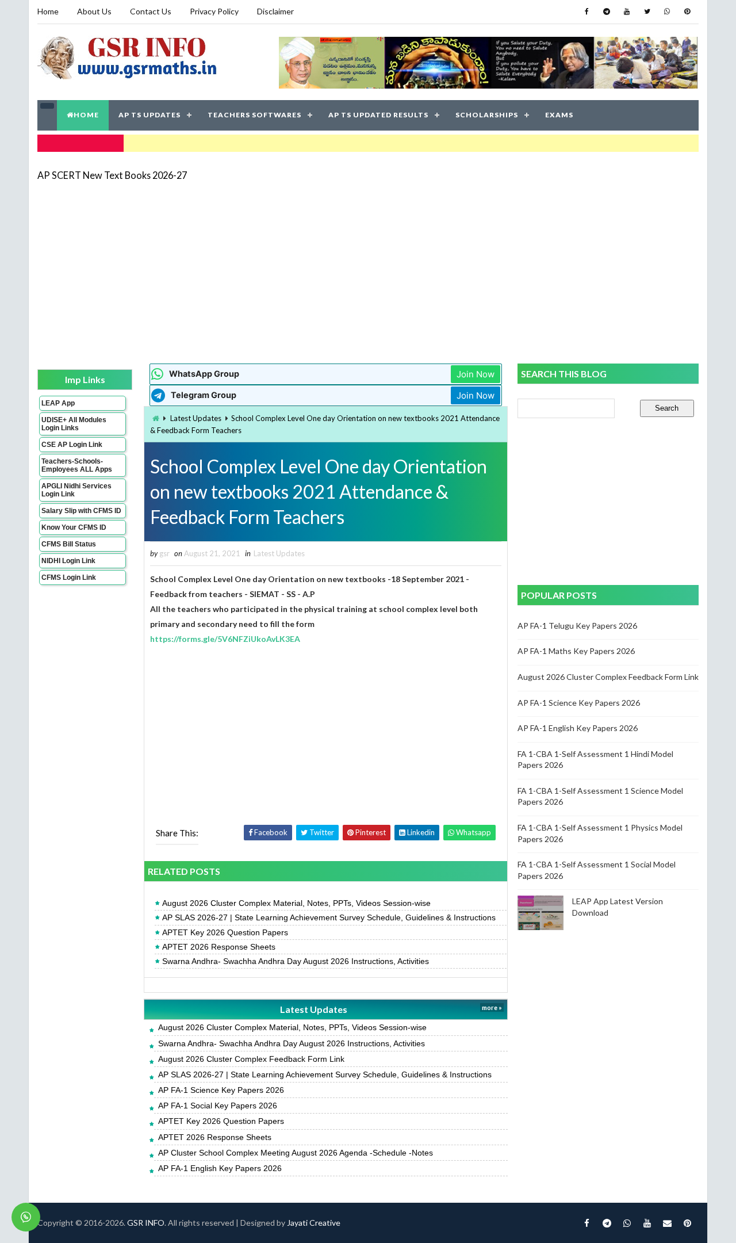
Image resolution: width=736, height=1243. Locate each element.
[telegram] (606, 11)
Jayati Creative (313, 1222)
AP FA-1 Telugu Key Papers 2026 (577, 625)
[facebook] (586, 11)
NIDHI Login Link (68, 561)
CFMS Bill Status (68, 544)
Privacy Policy (214, 11)
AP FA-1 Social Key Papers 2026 (217, 1105)
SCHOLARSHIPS (486, 114)
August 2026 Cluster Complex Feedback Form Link (251, 1059)
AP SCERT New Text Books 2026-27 (112, 175)
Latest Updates (195, 418)
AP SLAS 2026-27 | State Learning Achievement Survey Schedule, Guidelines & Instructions (329, 917)
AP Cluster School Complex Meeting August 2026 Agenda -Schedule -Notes (295, 1152)
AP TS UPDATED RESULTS (378, 114)
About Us (94, 11)
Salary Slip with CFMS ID (81, 511)
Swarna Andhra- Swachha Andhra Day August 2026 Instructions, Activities (295, 961)
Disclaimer (275, 11)
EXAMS (559, 114)
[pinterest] (687, 11)
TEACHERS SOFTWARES (254, 114)
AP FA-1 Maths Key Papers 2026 (576, 651)
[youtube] (626, 11)
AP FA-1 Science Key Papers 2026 (221, 1090)
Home (48, 11)
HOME (86, 114)
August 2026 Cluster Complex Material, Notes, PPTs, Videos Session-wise (296, 903)
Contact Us (150, 11)
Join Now (475, 374)
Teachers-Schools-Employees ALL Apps (76, 465)
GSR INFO (145, 1222)
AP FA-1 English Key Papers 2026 (220, 1168)
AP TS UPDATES (149, 114)
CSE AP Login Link (71, 445)
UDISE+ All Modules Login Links (73, 424)
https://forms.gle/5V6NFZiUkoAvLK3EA (225, 639)
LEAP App (58, 403)
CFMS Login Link (68, 577)
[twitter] (647, 11)
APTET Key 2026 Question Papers (225, 932)
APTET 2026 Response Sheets (218, 946)
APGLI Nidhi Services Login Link (76, 490)
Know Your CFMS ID (73, 527)
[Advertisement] (368, 271)
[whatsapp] (667, 11)
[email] (667, 1222)
